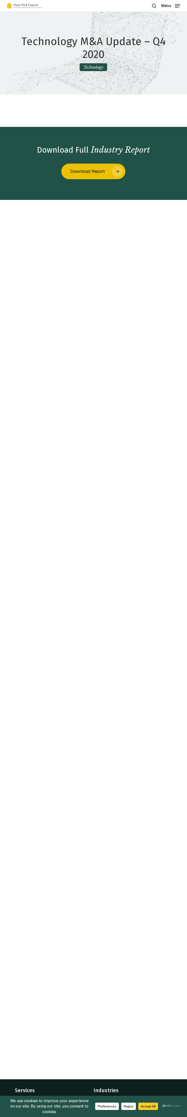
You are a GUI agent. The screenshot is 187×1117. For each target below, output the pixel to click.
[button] (170, 5)
